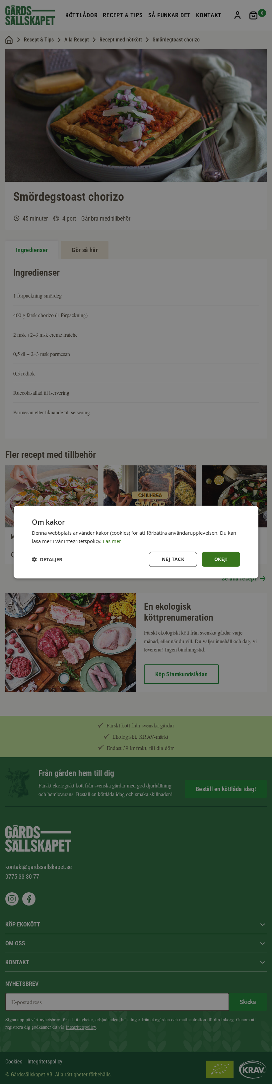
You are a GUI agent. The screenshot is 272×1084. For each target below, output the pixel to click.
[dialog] (136, 542)
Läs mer (112, 541)
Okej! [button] (221, 559)
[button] (47, 559)
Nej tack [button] (173, 559)
